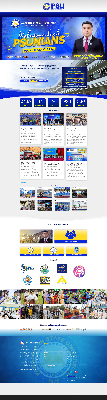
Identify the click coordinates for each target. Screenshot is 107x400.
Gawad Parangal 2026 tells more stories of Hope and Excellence (29, 129)
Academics (69, 348)
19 (81, 85)
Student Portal (24, 80)
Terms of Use (78, 397)
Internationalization (72, 15)
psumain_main (26, 131)
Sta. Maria (46, 360)
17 (79, 85)
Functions (42, 15)
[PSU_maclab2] (10, 319)
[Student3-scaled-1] (32, 319)
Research (69, 350)
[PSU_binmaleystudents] (96, 303)
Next (85, 214)
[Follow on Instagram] (76, 372)
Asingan (45, 350)
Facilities (55, 15)
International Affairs (71, 356)
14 (76, 85)
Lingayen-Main (47, 345)
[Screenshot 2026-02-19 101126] (79, 210)
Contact (68, 367)
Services (69, 363)
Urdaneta (45, 363)
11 (73, 85)
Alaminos (45, 347)
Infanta (45, 356)
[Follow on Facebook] (68, 372)
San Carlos (46, 358)
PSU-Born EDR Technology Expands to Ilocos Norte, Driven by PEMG (53, 163)
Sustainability (63, 15)
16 (78, 85)
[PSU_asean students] (53, 303)
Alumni (88, 15)
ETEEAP (68, 365)
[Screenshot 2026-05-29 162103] (27, 210)
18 (80, 85)
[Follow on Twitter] (71, 372)
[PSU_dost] (96, 319)
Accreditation (82, 15)
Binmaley (45, 354)
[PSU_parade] (75, 319)
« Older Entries (23, 182)
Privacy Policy (84, 397)
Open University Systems (49, 367)
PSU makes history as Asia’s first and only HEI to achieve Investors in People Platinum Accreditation (53, 130)
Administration (29, 15)
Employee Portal (43, 80)
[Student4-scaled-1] (53, 319)
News (36, 15)
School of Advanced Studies (49, 365)
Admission (69, 345)
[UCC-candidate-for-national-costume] (75, 303)
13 (75, 85)
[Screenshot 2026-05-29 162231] (79, 197)
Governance (69, 354)
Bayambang (46, 352)
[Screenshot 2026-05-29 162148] (45, 210)
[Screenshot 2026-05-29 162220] (45, 197)
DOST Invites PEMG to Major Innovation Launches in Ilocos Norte (29, 163)
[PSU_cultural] (32, 303)
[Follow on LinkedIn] (73, 372)
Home (17, 15)
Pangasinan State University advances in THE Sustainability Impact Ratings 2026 (75, 164)
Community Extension (71, 352)
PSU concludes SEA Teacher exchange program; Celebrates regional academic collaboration (75, 130)
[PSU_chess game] (10, 303)
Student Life (48, 15)
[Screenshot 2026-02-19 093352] (62, 210)
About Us (21, 15)
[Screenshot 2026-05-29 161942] (27, 197)
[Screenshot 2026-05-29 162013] (62, 197)
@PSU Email (33, 80)
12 (74, 85)
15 (77, 85)
